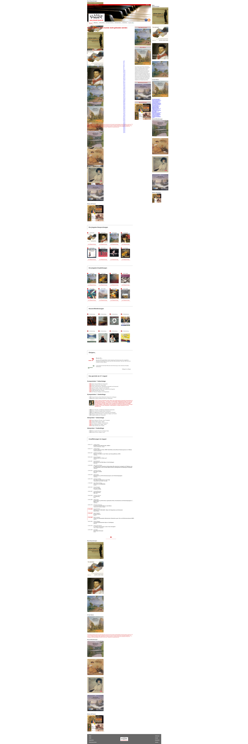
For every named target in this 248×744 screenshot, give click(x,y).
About (90, 735)
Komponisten (109, 22)
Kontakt (156, 737)
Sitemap (147, 4)
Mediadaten (157, 740)
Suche (130, 22)
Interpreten (118, 22)
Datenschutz (91, 740)
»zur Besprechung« (92, 244)
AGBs (90, 737)
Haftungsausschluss (93, 742)
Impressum (157, 735)
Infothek (124, 22)
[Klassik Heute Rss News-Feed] (149, 20)
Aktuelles (101, 22)
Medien (96, 22)
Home (90, 23)
